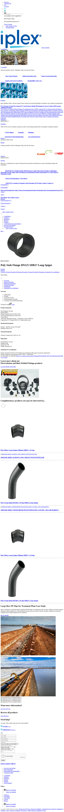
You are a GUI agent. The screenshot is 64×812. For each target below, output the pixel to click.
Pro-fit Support (8, 783)
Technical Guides (8, 772)
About (2, 192)
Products (3, 82)
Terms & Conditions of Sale (38, 810)
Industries (3, 119)
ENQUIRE (13, 366)
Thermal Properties (33, 272)
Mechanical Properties (22, 272)
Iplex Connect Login (11, 26)
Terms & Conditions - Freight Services (41, 809)
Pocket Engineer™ (6, 200)
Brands (2, 138)
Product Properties (11, 272)
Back (2, 231)
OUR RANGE (5, 716)
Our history (7, 796)
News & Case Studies (10, 768)
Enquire (3, 269)
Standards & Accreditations (52, 272)
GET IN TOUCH (5, 709)
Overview (3, 272)
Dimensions (42, 272)
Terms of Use (22, 809)
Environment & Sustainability (12, 771)
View (13, 304)
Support (3, 156)
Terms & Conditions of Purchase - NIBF (20, 810)
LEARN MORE (5, 366)
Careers (6, 799)
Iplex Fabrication (8, 769)
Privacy (6, 801)
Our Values (7, 798)
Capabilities (4, 49)
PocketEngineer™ (9, 226)
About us (6, 795)
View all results (8, 24)
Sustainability (4, 184)
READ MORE (5, 615)
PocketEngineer (10, 27)
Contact (3, 206)
